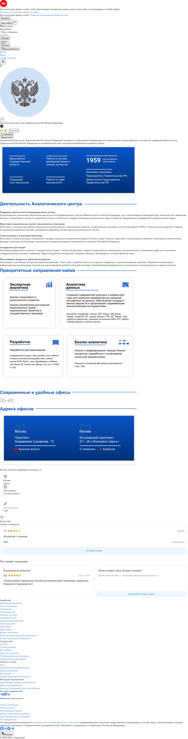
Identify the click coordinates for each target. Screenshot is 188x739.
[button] (3, 52)
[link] (5, 45)
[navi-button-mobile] (3, 61)
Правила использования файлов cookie (49, 15)
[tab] (7, 134)
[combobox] (7, 733)
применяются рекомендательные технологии (57, 722)
